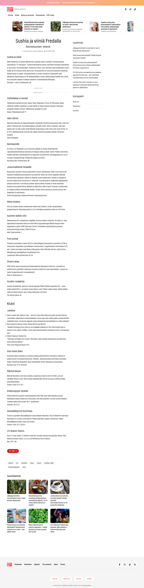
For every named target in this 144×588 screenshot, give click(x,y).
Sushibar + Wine (49, 463)
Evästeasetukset (86, 585)
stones (39, 463)
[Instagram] (130, 9)
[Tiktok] (135, 9)
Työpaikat (37, 564)
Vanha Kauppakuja (13, 467)
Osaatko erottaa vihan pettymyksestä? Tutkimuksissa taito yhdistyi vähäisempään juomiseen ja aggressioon (86, 65)
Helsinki (10, 463)
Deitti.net (76, 102)
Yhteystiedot (18, 564)
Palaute (62, 564)
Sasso (32, 463)
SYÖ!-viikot (50, 15)
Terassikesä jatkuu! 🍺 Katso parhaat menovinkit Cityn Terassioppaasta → (72, 3)
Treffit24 (89, 579)
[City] (9, 564)
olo (17, 463)
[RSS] (135, 564)
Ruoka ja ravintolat (27, 15)
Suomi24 (76, 111)
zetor (24, 467)
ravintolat (24, 463)
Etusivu (10, 15)
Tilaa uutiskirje (46, 564)
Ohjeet (56, 564)
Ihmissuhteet (40, 15)
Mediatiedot (28, 564)
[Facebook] (126, 9)
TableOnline (76, 106)
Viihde (17, 15)
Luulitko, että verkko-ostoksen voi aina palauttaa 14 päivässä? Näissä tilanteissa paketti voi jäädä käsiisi (86, 84)
